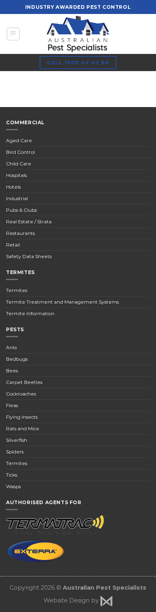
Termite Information (30, 313)
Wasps (13, 486)
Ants (11, 347)
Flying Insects (22, 417)
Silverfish (16, 440)
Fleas (12, 405)
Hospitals (16, 175)
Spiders (15, 452)
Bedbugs (17, 359)
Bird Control (20, 152)
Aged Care (19, 140)
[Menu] (13, 34)
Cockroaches (21, 394)
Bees (12, 371)
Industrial (17, 198)
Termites (16, 290)
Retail (13, 245)
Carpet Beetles (24, 382)
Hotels (13, 187)
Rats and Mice (22, 428)
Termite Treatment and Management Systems (62, 302)
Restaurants (20, 233)
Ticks (11, 475)
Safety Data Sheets (29, 256)
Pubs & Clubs (21, 210)
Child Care (18, 164)
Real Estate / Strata (29, 222)
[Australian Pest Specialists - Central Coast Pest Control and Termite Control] (78, 34)
